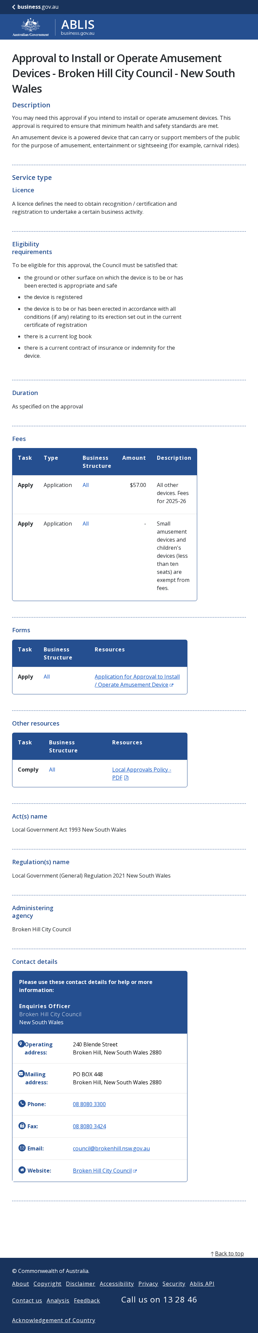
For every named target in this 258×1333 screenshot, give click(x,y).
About (20, 1283)
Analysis (58, 1300)
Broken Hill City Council (105, 1171)
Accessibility (117, 1283)
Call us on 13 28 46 (159, 1299)
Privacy (148, 1283)
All (86, 485)
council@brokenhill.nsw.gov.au (111, 1148)
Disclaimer (80, 1283)
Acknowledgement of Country (53, 1320)
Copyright (48, 1283)
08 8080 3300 (89, 1104)
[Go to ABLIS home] (53, 26)
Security (174, 1283)
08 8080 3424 (89, 1126)
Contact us (27, 1300)
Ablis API (202, 1283)
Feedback (87, 1300)
